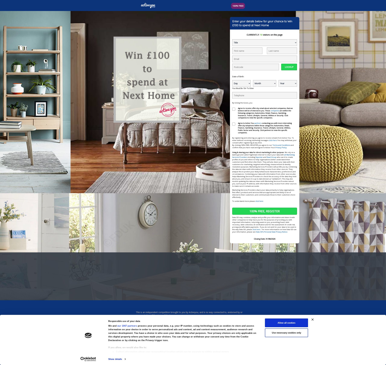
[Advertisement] (193, 275)
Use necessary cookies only (286, 332)
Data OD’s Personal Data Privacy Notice (271, 232)
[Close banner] (313, 319)
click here (273, 140)
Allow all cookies (286, 322)
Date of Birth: (238, 76)
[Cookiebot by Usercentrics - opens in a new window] (88, 359)
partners (258, 123)
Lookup (289, 67)
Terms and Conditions (281, 145)
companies (275, 110)
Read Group (271, 157)
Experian (259, 157)
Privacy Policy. (281, 147)
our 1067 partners (127, 325)
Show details (115, 359)
